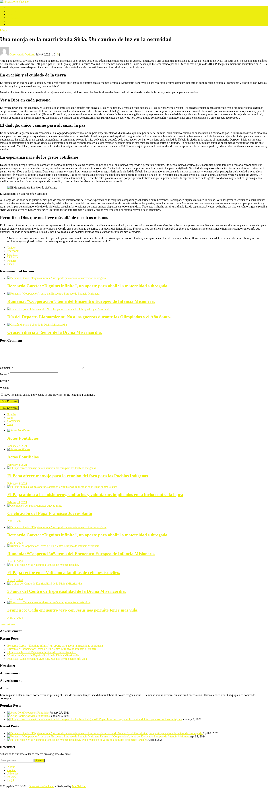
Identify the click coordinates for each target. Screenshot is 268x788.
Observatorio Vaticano (41, 786)
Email (10, 264)
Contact (11, 770)
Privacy (11, 776)
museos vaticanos (7, 624)
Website (4, 387)
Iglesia (11, 14)
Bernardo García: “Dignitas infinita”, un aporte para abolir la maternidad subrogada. (55, 645)
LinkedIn (12, 257)
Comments (13, 420)
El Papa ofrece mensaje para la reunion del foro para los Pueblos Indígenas (139, 719)
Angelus (12, 20)
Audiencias (13, 17)
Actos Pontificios (17, 24)
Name (4, 374)
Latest (10, 417)
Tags (10, 424)
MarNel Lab (79, 786)
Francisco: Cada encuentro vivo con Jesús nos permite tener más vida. (47, 658)
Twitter (11, 247)
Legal (10, 780)
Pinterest (12, 260)
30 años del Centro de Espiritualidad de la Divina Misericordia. (43, 655)
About (11, 766)
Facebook (13, 250)
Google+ (12, 254)
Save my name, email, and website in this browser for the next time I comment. (49, 394)
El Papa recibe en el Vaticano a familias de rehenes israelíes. (41, 652)
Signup (39, 760)
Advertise (12, 773)
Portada (11, 7)
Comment (6, 367)
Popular (11, 414)
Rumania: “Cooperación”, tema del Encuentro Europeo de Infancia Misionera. (52, 648)
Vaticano (12, 11)
